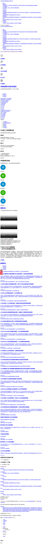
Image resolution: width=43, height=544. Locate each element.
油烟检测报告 (11, 17)
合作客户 (16, 23)
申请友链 (2, 506)
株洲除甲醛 (19, 507)
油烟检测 (35, 5)
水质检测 (4, 5)
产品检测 (4, 11)
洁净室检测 (14, 5)
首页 (3, 3)
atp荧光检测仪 (32, 508)
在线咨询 (2, 499)
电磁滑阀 (4, 507)
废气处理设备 (14, 508)
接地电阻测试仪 (25, 510)
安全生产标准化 (17, 14)
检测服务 (4, 4)
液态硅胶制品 (24, 507)
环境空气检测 (27, 5)
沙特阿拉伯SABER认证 (5, 111)
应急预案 (4, 13)
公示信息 (20, 19)
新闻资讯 (3, 263)
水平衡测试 (5, 6)
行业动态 (12, 19)
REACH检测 (2, 113)
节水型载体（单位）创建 (8, 7)
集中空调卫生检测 (20, 5)
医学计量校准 (38, 510)
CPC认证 (2, 118)
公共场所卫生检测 (4, 101)
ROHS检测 (2, 116)
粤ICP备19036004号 (8, 517)
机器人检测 (37, 507)
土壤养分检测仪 (6, 510)
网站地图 (32, 501)
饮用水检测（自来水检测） (5, 99)
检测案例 (4, 16)
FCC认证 (2, 106)
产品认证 (4, 8)
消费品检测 (5, 12)
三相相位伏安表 (9, 508)
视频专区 (12, 23)
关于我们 (4, 21)
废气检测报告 (29, 17)
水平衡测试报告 (16, 7)
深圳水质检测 (18, 511)
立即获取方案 (3, 466)
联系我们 (20, 23)
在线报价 (7, 25)
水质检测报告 (5, 17)
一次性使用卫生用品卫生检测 (35, 12)
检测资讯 (8, 19)
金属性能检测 (10, 12)
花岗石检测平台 (32, 510)
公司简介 (4, 23)
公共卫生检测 (9, 5)
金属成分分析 (15, 12)
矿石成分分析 (21, 12)
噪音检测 (31, 5)
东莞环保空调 (20, 508)
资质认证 (8, 23)
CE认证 (1, 109)
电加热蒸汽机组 (19, 510)
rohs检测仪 (23, 511)
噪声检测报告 (16, 17)
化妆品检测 (26, 12)
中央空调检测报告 (23, 17)
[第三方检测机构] (4, 51)
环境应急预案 (11, 14)
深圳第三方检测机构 (31, 507)
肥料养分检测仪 (12, 510)
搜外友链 (27, 511)
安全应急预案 (5, 14)
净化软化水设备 (9, 507)
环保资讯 (4, 19)
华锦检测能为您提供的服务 (8, 86)
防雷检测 (15, 507)
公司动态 (16, 19)
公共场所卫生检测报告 (36, 17)
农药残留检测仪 (26, 508)
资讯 (3, 18)
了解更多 (2, 259)
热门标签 (28, 501)
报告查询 (4, 20)
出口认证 (4, 10)
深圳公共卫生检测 (11, 511)
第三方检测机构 (39, 508)
